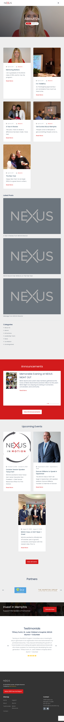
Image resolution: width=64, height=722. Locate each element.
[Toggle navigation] (58, 3)
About (5, 703)
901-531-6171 (46, 704)
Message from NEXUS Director (13, 316)
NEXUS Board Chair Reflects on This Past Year (18, 276)
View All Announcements (32, 412)
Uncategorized (9, 344)
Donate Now (50, 609)
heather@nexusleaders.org (51, 706)
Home (5, 700)
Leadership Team (9, 336)
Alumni (6, 330)
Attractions (8, 333)
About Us (20, 66)
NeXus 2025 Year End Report (13, 691)
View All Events (32, 562)
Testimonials (7, 706)
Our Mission (7, 341)
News (6, 339)
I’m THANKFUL (41, 84)
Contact (5, 711)
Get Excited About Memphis (46, 127)
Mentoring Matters (13, 70)
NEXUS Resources (15, 707)
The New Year (11, 176)
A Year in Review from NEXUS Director (15, 236)
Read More (9, 81)
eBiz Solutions (12, 686)
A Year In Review (12, 127)
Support (14, 700)
